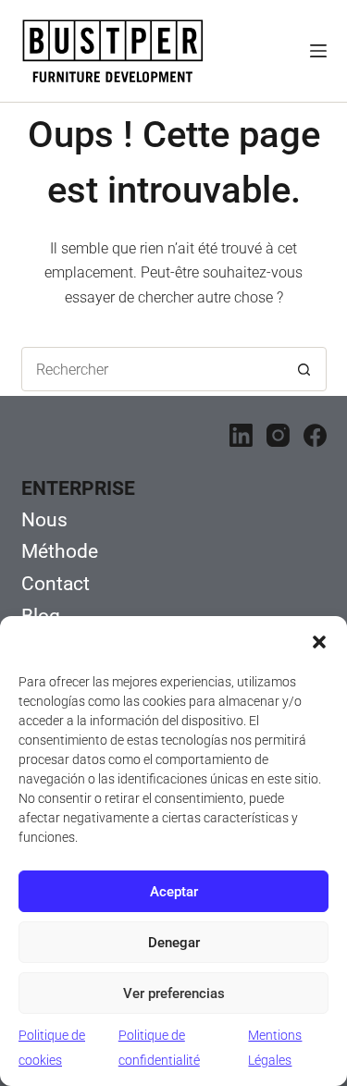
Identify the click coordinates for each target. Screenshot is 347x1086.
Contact (55, 584)
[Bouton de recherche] (304, 369)
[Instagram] (278, 435)
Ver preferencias (174, 993)
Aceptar (174, 891)
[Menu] (318, 51)
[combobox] (152, 369)
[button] (319, 642)
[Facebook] (315, 435)
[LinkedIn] (241, 435)
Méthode (59, 551)
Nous (44, 520)
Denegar (174, 942)
